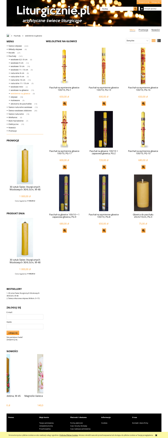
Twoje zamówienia (46, 423)
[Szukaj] (135, 9)
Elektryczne (14, 124)
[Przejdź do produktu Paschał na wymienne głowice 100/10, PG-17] (64, 129)
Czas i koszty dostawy (78, 426)
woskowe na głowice (19, 90)
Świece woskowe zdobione (20, 110)
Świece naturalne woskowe (20, 107)
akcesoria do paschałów (21, 103)
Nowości (12, 127)
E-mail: (10, 312)
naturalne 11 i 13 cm (20, 83)
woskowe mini (17, 86)
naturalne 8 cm (17, 73)
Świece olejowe (15, 46)
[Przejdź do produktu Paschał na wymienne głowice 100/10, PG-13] (103, 66)
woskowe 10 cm (17, 66)
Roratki (12, 52)
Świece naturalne (16, 114)
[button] (65, 103)
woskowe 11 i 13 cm (19, 69)
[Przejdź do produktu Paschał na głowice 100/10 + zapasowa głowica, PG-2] (103, 129)
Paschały (12, 56)
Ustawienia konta (46, 426)
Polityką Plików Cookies (69, 435)
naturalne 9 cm (17, 76)
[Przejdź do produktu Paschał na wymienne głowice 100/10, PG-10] (143, 129)
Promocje (13, 131)
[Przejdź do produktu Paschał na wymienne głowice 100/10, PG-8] (103, 192)
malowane (15, 100)
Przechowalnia (45, 429)
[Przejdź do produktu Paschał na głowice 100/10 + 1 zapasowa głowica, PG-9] (64, 192)
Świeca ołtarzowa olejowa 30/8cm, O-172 (24, 298)
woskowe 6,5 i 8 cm (19, 59)
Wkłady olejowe (15, 49)
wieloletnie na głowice (20, 93)
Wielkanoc (13, 117)
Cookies (104, 423)
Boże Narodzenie (16, 121)
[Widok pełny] (159, 40)
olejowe (14, 97)
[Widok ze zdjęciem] (153, 40)
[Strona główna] (52, 13)
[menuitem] (132, 30)
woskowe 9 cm (17, 63)
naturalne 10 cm (18, 80)
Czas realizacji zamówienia (80, 429)
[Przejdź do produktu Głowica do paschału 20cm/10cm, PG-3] (143, 192)
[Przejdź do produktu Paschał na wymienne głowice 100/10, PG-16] (143, 66)
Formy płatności (76, 423)
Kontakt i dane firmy (140, 423)
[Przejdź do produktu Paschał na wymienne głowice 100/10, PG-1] (64, 66)
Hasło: (9, 322)
